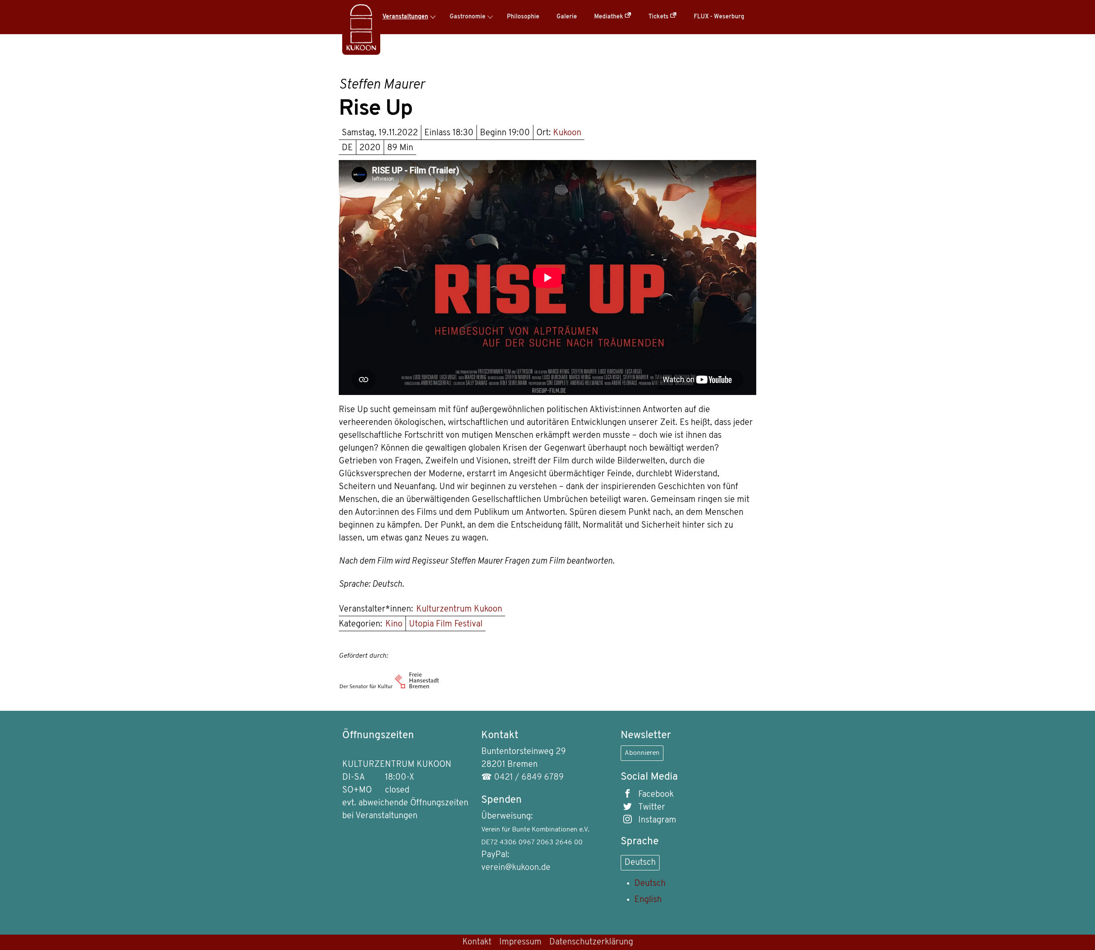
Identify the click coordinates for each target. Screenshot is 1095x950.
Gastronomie (467, 17)
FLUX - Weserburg (719, 17)
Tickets (659, 17)
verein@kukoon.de (515, 868)
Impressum (520, 942)
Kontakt (476, 942)
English (648, 900)
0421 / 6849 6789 (529, 777)
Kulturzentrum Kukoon (459, 609)
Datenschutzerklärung (591, 942)
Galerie (566, 17)
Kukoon (567, 133)
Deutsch (640, 862)
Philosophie (523, 17)
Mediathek (609, 17)
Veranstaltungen (405, 17)
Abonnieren (642, 753)
